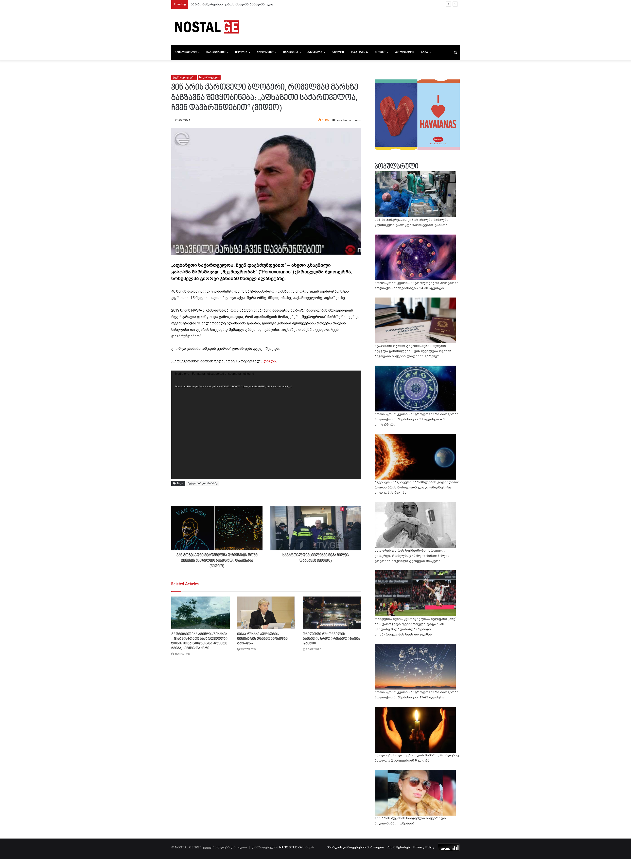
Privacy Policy (423, 847)
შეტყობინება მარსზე (203, 483)
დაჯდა (269, 361)
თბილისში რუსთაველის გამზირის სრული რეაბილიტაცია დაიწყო (331, 639)
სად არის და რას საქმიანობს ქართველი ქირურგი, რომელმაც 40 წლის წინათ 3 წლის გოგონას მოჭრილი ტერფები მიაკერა (412, 556)
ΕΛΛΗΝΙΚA (359, 52)
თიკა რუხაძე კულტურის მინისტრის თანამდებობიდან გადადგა (262, 639)
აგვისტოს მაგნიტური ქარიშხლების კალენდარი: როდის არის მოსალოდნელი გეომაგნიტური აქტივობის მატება (417, 487)
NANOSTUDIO (290, 847)
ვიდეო (380, 52)
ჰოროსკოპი (404, 52)
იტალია (241, 52)
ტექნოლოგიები (184, 77)
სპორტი (338, 52)
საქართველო (186, 52)
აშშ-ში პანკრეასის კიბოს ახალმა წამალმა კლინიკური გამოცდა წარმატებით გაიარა (264, 4)
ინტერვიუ (290, 52)
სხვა (424, 52)
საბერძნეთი (216, 52)
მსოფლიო (265, 52)
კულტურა (315, 52)
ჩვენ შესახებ (398, 847)
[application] (266, 425)
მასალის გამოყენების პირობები (355, 847)
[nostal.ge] (207, 27)
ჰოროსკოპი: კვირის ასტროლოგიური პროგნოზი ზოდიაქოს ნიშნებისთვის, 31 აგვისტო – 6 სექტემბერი (416, 419)
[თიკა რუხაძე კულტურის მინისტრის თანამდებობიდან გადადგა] (266, 613)
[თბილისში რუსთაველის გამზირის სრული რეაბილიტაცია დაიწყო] (332, 613)
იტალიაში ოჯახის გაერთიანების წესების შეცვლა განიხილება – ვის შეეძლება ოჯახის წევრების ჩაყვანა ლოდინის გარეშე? (413, 351)
